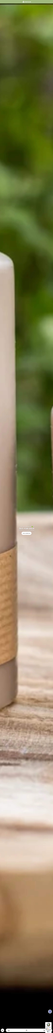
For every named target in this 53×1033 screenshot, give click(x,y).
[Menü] (51, 1023)
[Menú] (2, 1030)
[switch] (48, 1031)
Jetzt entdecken (26, 533)
